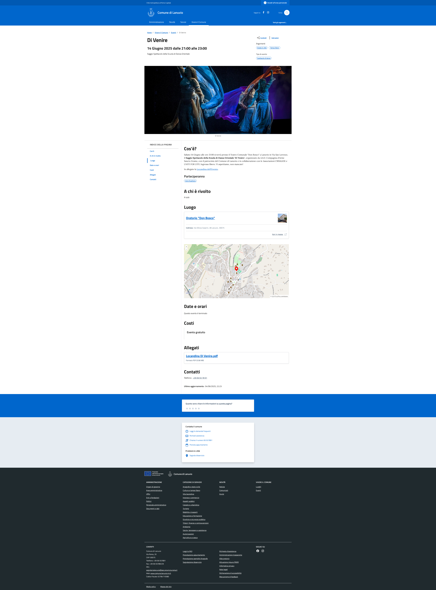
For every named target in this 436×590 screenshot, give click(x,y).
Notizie (222, 486)
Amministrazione (156, 22)
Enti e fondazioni (152, 497)
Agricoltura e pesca (190, 537)
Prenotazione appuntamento (194, 555)
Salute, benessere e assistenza (194, 530)
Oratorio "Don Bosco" (200, 217)
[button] (287, 12)
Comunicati (223, 490)
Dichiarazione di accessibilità (230, 573)
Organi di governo (153, 486)
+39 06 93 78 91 (200, 377)
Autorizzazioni (188, 534)
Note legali (223, 569)
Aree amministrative (154, 490)
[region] (236, 271)
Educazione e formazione (192, 515)
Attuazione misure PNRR (229, 562)
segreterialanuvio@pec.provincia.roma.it (161, 570)
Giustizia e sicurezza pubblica (194, 519)
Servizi (183, 22)
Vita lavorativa (188, 494)
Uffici (148, 494)
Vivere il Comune (199, 22)
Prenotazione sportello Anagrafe (195, 558)
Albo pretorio (224, 558)
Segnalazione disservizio (192, 562)
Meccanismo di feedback (228, 576)
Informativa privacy (226, 565)
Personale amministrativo (156, 505)
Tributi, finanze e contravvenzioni (196, 523)
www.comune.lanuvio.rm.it (160, 573)
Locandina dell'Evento (207, 169)
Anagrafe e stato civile (191, 486)
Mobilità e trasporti (190, 512)
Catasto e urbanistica (191, 505)
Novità (172, 22)
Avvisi (221, 494)
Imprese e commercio (191, 497)
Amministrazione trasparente (230, 555)
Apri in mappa (279, 234)
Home (149, 32)
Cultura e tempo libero (191, 490)
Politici (148, 501)
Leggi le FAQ (187, 551)
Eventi (173, 32)
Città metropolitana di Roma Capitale (158, 3)
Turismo (186, 508)
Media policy (151, 586)
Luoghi (258, 486)
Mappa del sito (165, 586)
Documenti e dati (152, 508)
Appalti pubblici (189, 501)
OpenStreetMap (276, 296)
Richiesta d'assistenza (227, 551)
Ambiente (186, 526)
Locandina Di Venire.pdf (202, 356)
